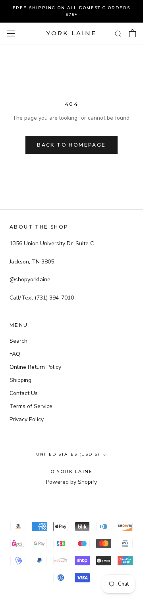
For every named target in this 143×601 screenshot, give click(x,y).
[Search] (118, 33)
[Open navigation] (11, 33)
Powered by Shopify (71, 482)
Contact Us (24, 393)
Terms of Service (31, 406)
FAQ (15, 354)
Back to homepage (71, 145)
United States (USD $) (68, 454)
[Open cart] (132, 33)
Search (18, 341)
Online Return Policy (35, 367)
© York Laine (71, 471)
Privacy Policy (27, 419)
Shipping (20, 380)
